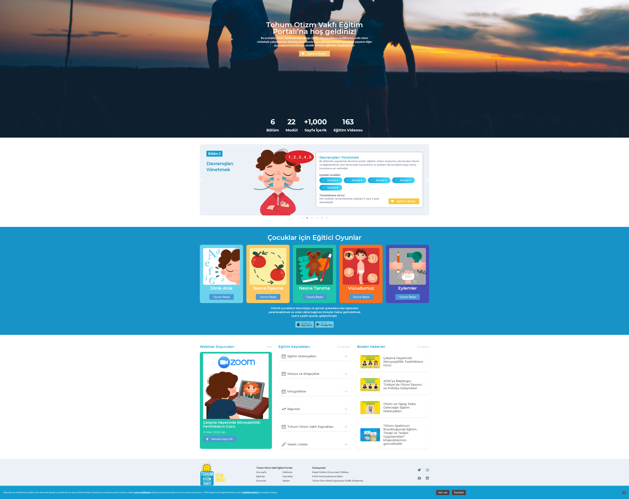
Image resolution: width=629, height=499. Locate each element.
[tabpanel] (314, 179)
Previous (201, 180)
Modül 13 (331, 189)
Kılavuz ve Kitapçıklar (303, 374)
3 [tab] (312, 218)
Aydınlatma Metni (250, 492)
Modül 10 (355, 181)
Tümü (269, 347)
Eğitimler (260, 476)
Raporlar (293, 409)
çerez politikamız (142, 492)
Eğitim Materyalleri (301, 356)
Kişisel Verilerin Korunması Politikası (330, 472)
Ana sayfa (261, 472)
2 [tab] (307, 218)
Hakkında (287, 472)
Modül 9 (330, 181)
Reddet (459, 492)
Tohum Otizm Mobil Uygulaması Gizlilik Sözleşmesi (337, 480)
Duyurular (261, 480)
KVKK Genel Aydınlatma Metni (327, 476)
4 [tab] (317, 218)
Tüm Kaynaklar (344, 347)
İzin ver (443, 492)
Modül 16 (407, 189)
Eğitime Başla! (316, 53)
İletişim (286, 480)
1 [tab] (302, 218)
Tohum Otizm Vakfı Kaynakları (310, 427)
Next (427, 180)
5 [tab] (322, 218)
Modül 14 (356, 189)
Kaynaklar (288, 476)
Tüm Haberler (423, 347)
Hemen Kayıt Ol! (222, 439)
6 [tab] (326, 218)
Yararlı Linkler (297, 444)
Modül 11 (380, 181)
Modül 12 (405, 181)
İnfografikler (296, 391)
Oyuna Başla (221, 296)
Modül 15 (381, 189)
